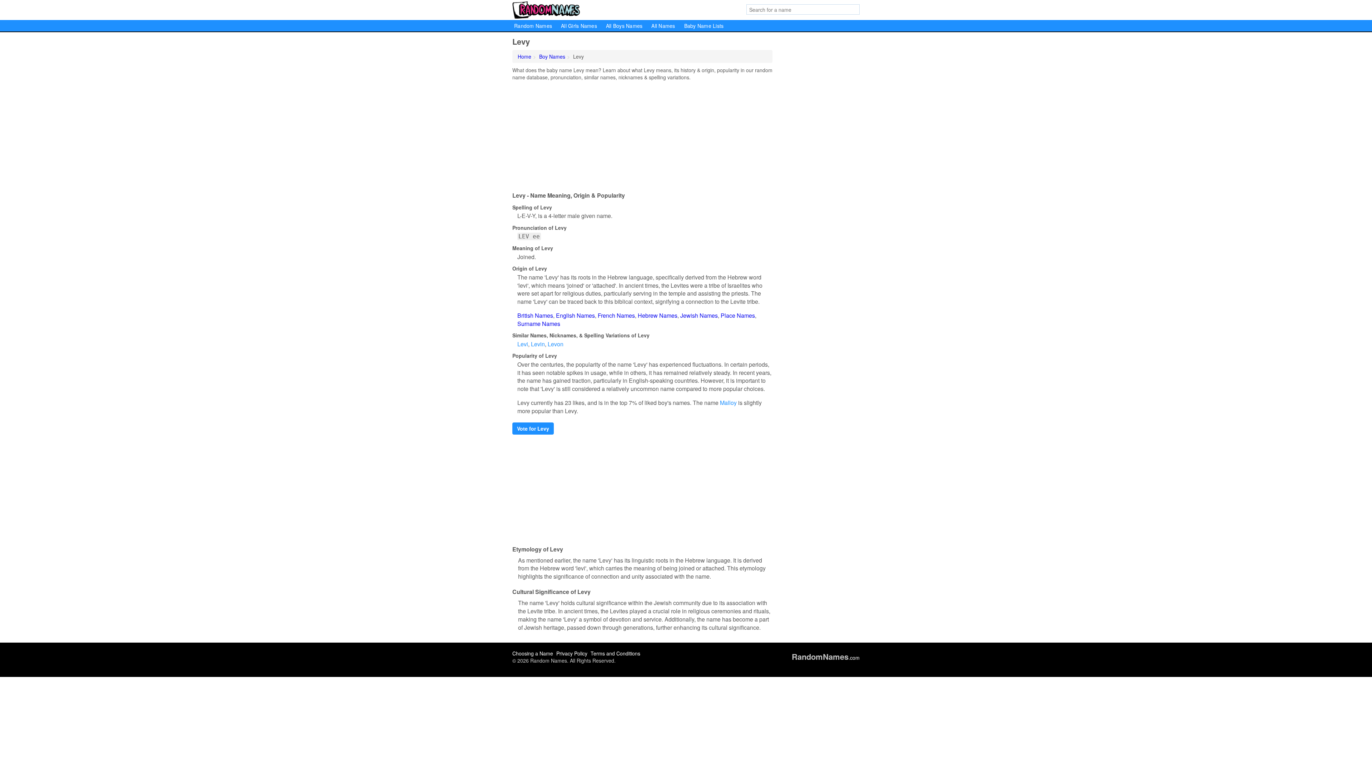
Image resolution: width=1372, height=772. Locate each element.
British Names (535, 315)
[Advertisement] (642, 134)
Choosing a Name (532, 653)
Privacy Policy (571, 653)
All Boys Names (624, 25)
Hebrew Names (657, 315)
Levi (522, 344)
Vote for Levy (533, 428)
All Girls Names (579, 25)
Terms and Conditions (615, 653)
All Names (663, 25)
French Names (616, 315)
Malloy (728, 403)
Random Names (533, 25)
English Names (575, 315)
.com (826, 657)
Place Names (738, 315)
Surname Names (538, 324)
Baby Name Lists (704, 25)
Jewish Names (699, 315)
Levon (555, 344)
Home (524, 56)
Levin (538, 344)
